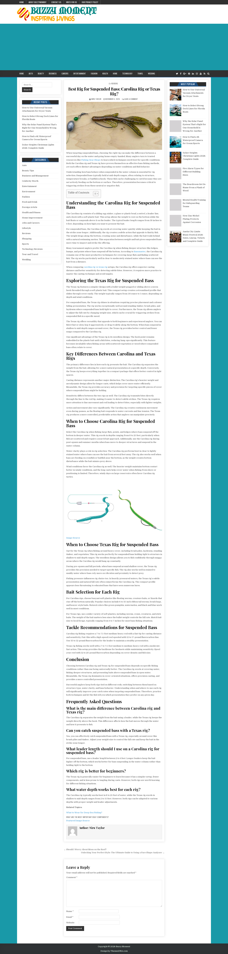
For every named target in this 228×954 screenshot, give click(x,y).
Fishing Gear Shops (91, 160)
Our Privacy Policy (90, 2)
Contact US (56, 2)
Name (70, 911)
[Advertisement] (114, 47)
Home (21, 2)
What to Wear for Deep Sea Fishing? (84, 812)
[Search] (208, 73)
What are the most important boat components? (87, 817)
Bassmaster (140, 251)
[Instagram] (197, 73)
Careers (65, 73)
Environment (28, 191)
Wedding (151, 73)
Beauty (41, 73)
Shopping (27, 238)
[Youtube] (201, 73)
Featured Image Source (78, 820)
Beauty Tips (28, 170)
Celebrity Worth (30, 181)
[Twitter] (177, 73)
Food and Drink (29, 202)
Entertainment (79, 73)
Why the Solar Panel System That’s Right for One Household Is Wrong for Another (39, 127)
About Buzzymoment (38, 2)
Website (70, 922)
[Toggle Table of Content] (94, 193)
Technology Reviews (32, 249)
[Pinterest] (189, 73)
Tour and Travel (30, 254)
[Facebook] (180, 73)
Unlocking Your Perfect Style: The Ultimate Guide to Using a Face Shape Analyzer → (123, 852)
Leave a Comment (131, 99)
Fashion (94, 73)
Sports (25, 244)
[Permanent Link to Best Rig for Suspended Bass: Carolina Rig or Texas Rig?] (114, 126)
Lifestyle (26, 228)
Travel (140, 73)
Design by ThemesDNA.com (114, 951)
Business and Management (35, 176)
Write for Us (71, 2)
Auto (31, 73)
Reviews (114, 83)
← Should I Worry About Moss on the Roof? (85, 849)
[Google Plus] (184, 73)
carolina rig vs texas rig (95, 267)
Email (69, 917)
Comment (71, 877)
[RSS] (204, 73)
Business (53, 73)
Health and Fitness (31, 212)
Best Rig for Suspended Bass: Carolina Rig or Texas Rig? (114, 91)
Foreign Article (29, 207)
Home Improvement (32, 218)
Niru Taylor (96, 99)
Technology (127, 73)
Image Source (73, 538)
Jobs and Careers (31, 223)
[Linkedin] (193, 73)
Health (105, 73)
